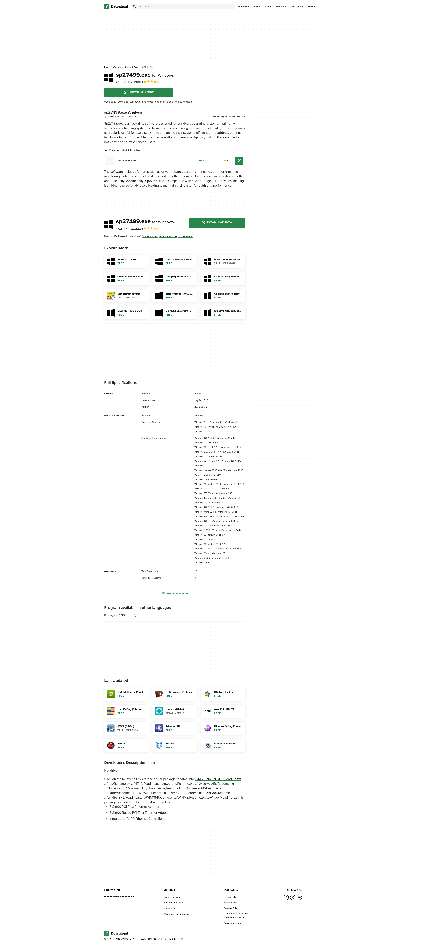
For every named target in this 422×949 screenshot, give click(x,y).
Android (279, 6)
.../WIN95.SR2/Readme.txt (123, 797)
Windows (242, 6)
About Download (172, 897)
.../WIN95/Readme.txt (219, 793)
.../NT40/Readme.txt (145, 784)
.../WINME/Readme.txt (190, 797)
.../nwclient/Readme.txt (177, 784)
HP (154, 763)
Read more (240, 117)
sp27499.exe (145, 75)
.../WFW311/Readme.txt (151, 793)
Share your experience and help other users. (167, 101)
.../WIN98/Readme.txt (158, 797)
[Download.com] (116, 6)
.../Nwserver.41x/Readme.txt (214, 784)
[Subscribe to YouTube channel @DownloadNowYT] (299, 897)
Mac (256, 6)
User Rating (137, 81)
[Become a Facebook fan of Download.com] (286, 897)
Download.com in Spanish (177, 914)
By (119, 81)
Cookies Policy (231, 908)
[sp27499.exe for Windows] (108, 77)
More (310, 6)
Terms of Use (230, 902)
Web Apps (295, 6)
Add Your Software (173, 902)
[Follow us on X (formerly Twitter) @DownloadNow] (292, 897)
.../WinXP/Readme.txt (221, 797)
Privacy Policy (231, 897)
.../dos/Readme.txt (117, 784)
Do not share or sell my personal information (236, 915)
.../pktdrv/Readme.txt (119, 793)
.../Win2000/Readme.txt (185, 793)
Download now (141, 92)
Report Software (177, 593)
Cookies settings (232, 923)
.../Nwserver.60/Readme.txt (202, 788)
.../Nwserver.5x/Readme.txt (163, 788)
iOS (267, 6)
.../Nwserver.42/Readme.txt (123, 788)
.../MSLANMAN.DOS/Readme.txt (218, 779)
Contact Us (169, 908)
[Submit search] (134, 6)
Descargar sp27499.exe (117, 615)
